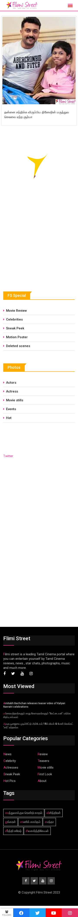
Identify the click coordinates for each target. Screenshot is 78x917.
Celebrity (9, 761)
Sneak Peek (15, 328)
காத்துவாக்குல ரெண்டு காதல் (23, 812)
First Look (45, 774)
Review (43, 754)
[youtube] (54, 912)
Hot (8, 418)
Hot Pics (9, 781)
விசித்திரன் (54, 812)
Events (11, 409)
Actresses (10, 767)
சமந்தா (49, 822)
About (42, 781)
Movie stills (14, 400)
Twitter (8, 456)
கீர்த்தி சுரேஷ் (13, 831)
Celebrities (14, 319)
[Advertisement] (35, 246)
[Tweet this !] (37, 912)
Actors (11, 383)
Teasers (43, 761)
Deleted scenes (18, 346)
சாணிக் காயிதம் (30, 822)
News (7, 754)
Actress (12, 391)
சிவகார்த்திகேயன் (37, 831)
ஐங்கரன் (10, 822)
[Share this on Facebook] (21, 912)
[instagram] (70, 912)
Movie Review (16, 311)
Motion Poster (17, 337)
